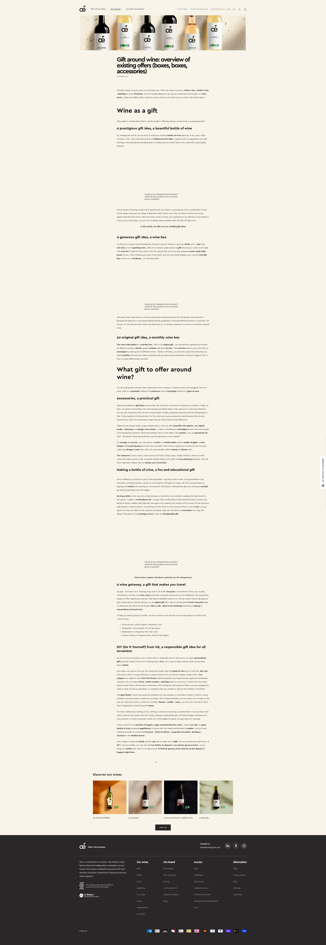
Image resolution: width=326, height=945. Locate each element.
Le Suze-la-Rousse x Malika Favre (178, 818)
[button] (99, 9)
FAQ (196, 869)
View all (163, 827)
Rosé (139, 882)
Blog (165, 901)
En (229, 9)
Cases (139, 901)
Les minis (141, 914)
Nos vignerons (169, 875)
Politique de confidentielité (206, 901)
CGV (196, 908)
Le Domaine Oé (170, 888)
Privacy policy (239, 875)
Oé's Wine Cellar (98, 9)
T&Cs (235, 869)
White (139, 875)
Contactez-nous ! (201, 888)
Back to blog (164, 762)
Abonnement (142, 908)
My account (199, 882)
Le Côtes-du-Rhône (101, 818)
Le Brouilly (204, 818)
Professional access (202, 895)
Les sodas (141, 895)
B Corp (166, 882)
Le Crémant (133, 818)
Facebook (237, 895)
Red (138, 869)
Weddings (198, 875)
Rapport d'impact (171, 895)
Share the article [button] (126, 84)
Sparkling (141, 888)
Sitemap (237, 888)
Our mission (116, 9)
